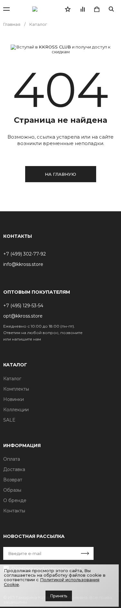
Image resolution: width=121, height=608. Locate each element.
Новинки (13, 399)
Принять (58, 595)
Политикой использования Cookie (51, 582)
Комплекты (16, 389)
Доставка (14, 469)
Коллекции (16, 410)
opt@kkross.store (23, 316)
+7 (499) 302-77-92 (24, 254)
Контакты (14, 511)
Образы (12, 490)
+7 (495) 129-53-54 (23, 306)
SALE (9, 420)
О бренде (14, 500)
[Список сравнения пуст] (82, 9)
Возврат (12, 480)
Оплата (11, 459)
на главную (60, 174)
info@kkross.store (23, 264)
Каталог (12, 379)
